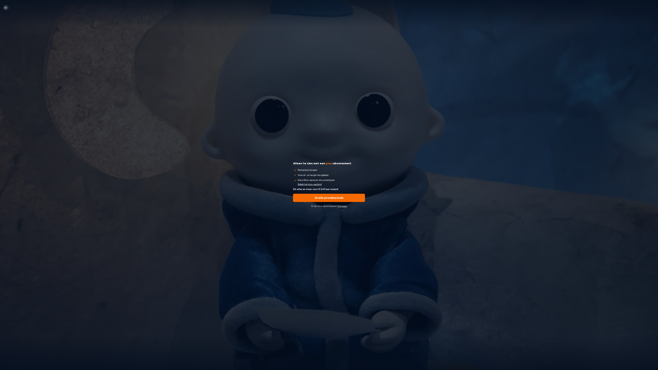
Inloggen (342, 206)
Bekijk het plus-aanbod (310, 184)
